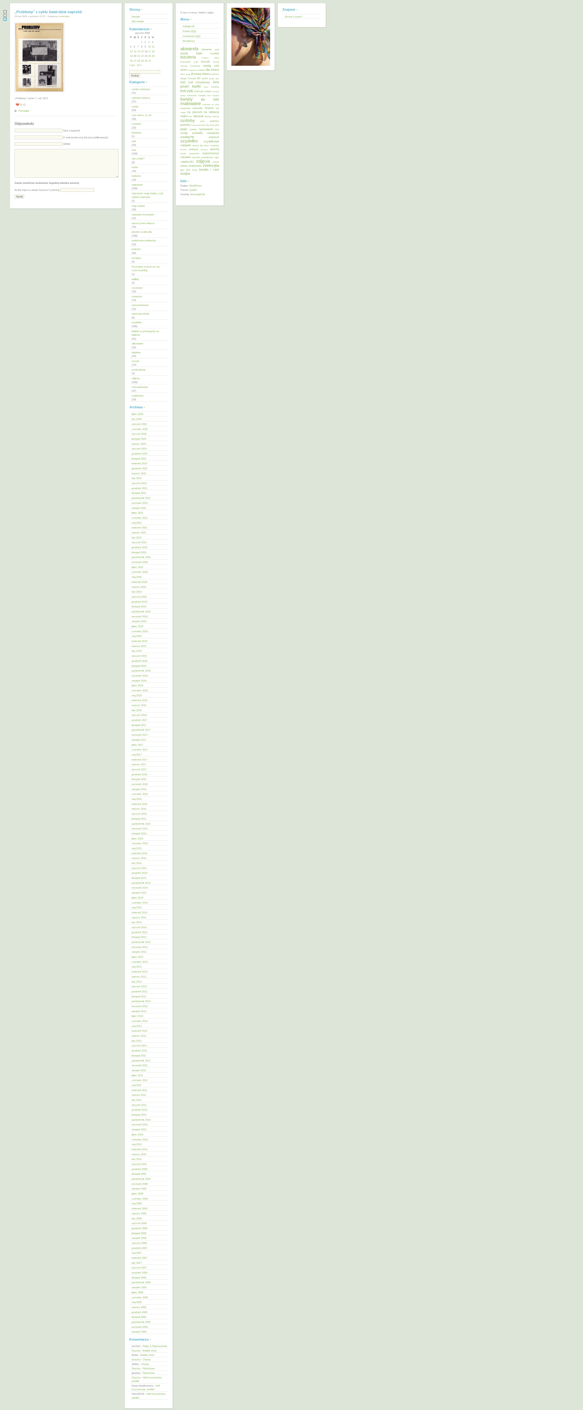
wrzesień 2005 (140, 1327)
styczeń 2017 (139, 769)
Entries (189, 31)
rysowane (137, 287)
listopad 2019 (139, 606)
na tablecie (211, 112)
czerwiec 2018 (140, 690)
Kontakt (136, 16)
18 (153, 51)
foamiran (136, 132)
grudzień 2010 (139, 1109)
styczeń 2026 (139, 424)
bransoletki (185, 62)
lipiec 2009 (137, 1193)
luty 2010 (137, 1159)
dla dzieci (212, 69)
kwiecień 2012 (139, 1030)
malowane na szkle (210, 104)
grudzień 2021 (139, 488)
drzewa (196, 74)
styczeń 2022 (139, 483)
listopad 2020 (139, 552)
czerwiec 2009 (140, 1198)
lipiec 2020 (137, 567)
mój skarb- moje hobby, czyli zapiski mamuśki (147, 195)
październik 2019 (141, 611)
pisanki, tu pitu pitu (142, 231)
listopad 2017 (139, 725)
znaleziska (64, 16)
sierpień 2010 (139, 1129)
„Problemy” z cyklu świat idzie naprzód (48, 12)
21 (138, 56)
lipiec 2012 (137, 1016)
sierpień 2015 (139, 833)
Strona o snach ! (294, 16)
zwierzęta (211, 165)
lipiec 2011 (137, 1075)
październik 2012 (141, 1001)
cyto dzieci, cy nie (141, 115)
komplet (202, 95)
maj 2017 (137, 754)
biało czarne (207, 53)
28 (138, 60)
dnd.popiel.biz (197, 194)
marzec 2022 (139, 473)
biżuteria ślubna (210, 58)
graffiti (205, 78)
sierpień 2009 (139, 1188)
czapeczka (192, 70)
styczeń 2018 (139, 715)
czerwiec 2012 (140, 1021)
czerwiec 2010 (140, 1139)
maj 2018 (137, 695)
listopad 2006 (139, 1277)
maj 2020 (137, 577)
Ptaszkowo (149, 1368)
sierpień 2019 (139, 621)
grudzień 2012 (139, 991)
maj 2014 (137, 907)
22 (142, 56)
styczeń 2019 (139, 655)
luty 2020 (137, 591)
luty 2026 (137, 419)
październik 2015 (141, 823)
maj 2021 (137, 522)
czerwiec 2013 (140, 961)
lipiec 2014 (137, 897)
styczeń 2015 (139, 868)
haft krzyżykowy (199, 82)
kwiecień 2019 (139, 641)
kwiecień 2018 (139, 700)
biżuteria (188, 57)
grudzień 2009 (139, 1169)
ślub (188, 170)
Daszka (136, 1350)
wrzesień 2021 (140, 503)
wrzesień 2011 (140, 1065)
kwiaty (186, 99)
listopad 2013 (139, 937)
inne (134, 150)
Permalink (23, 110)
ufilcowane (137, 343)
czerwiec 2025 (140, 429)
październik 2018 (141, 670)
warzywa (204, 149)
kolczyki (186, 91)
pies (202, 121)
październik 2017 (141, 729)
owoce (215, 116)
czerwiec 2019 (140, 631)
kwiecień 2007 (139, 1257)
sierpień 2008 (139, 1238)
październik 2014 (141, 883)
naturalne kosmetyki (143, 214)
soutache (137, 296)
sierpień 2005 (139, 1331)
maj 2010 (137, 1144)
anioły (184, 53)
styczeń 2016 (139, 813)
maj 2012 (137, 1026)
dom (182, 74)
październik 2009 (141, 1179)
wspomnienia (210, 153)
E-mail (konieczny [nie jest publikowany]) (85, 137)
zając (216, 157)
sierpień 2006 (139, 1287)
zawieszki (186, 161)
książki (215, 95)
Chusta (147, 1359)
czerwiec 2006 (140, 1297)
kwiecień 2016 (139, 804)
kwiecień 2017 (139, 759)
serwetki (197, 133)
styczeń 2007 (139, 1267)
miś (217, 108)
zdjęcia (135, 378)
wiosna (214, 149)
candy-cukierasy (141, 89)
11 (153, 46)
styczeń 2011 (139, 1105)
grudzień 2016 (139, 774)
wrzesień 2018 (140, 675)
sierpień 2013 (139, 951)
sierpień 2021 (139, 508)
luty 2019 (137, 650)
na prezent (194, 112)
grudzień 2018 (139, 661)
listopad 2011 (139, 1055)
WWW (66, 144)
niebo (183, 116)
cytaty (135, 106)
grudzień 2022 (139, 468)
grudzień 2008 (139, 1228)
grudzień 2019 (139, 601)
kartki (135, 167)
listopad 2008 (139, 1233)
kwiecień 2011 (139, 1090)
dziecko (215, 74)
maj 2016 (137, 799)
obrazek (198, 116)
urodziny (214, 145)
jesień (184, 86)
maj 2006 (137, 1302)
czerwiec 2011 (140, 1080)
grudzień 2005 (139, 1312)
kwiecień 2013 (139, 971)
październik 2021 (141, 498)
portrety (185, 124)
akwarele (207, 49)
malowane (137, 184)
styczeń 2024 (139, 448)
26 (131, 60)
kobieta (215, 87)
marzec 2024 (139, 443)
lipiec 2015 (137, 838)
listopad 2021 (139, 493)
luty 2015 (137, 863)
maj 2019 (137, 636)
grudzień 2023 (139, 453)
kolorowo (192, 95)
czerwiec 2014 (140, 902)
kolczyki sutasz (203, 91)
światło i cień (209, 169)
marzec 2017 (139, 764)
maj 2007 (137, 1252)
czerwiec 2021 (140, 517)
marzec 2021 (139, 532)
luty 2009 (137, 1218)
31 (149, 60)
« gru (132, 65)
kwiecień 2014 (139, 912)
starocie (214, 137)
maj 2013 (137, 966)
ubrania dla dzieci (200, 145)
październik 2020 (141, 557)
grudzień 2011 (139, 1050)
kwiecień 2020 (139, 582)
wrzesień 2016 (140, 784)
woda (183, 153)
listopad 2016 (139, 779)
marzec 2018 (139, 705)
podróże (136, 249)
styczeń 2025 (139, 433)
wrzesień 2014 (140, 887)
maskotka (185, 108)
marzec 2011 (139, 1095)
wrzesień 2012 (140, 1006)
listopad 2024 (139, 438)
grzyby (211, 78)
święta (185, 173)
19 (131, 56)
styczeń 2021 (139, 542)
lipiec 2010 (137, 1134)
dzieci (206, 74)
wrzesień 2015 (140, 828)
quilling (135, 279)
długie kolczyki (188, 78)
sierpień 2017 (139, 739)
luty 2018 (137, 710)
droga (188, 74)
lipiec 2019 (137, 626)
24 (149, 56)
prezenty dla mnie (205, 125)
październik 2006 (141, 1282)
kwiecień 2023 (139, 463)
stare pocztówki (140, 313)
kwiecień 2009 (139, 1208)
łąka (182, 170)
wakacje (193, 149)
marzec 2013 (139, 976)
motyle (183, 112)
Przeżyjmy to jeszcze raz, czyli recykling (146, 268)
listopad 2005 (139, 1317)
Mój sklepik (138, 21)
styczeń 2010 (139, 1164)
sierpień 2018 (139, 680)
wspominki (194, 153)
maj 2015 (137, 848)
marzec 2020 (139, 587)
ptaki (183, 129)
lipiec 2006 (137, 1292)
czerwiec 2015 (140, 843)
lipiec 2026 (137, 414)
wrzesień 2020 (140, 562)
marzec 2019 (139, 646)
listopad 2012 (139, 996)
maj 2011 (136, 1085)
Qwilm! (193, 190)
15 (142, 51)
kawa (206, 87)
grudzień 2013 (139, 932)
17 (149, 51)
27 (135, 60)
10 (149, 46)
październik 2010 (141, 1119)
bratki (196, 62)
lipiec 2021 (137, 512)
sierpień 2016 (139, 789)
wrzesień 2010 (140, 1124)
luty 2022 (137, 478)
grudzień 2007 (139, 1248)
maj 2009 (137, 1203)
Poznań (194, 125)
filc (199, 78)
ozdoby (187, 120)
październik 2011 (141, 1060)
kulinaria (136, 175)
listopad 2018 (139, 666)
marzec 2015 (139, 858)
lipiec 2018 (137, 685)
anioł (217, 49)
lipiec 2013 (137, 956)
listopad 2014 (139, 878)
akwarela (189, 48)
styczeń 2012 (139, 1045)
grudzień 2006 (139, 1272)
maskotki (197, 108)
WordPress (195, 185)
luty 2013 (137, 981)
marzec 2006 (139, 1307)
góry (217, 78)
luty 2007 (137, 1262)
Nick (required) (71, 130)
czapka (201, 70)
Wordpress (189, 41)
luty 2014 (137, 922)
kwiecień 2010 (139, 1149)
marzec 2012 (139, 1035)
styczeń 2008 (139, 1243)
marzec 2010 (139, 1154)
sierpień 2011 (139, 1070)
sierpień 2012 (139, 1011)
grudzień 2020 (139, 547)
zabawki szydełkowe (202, 157)
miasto (209, 108)
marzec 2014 (139, 917)
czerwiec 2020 (140, 572)
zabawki (185, 157)
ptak (217, 125)
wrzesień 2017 (140, 734)
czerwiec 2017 (140, 749)
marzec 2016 (139, 808)
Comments (191, 36)
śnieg (194, 170)
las (203, 99)
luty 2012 (137, 1040)
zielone (215, 162)
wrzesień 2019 (140, 616)
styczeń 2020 (139, 596)
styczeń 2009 (139, 1223)
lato (216, 99)
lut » (139, 65)
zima (183, 165)
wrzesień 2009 (140, 1184)
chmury (183, 66)
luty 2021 (137, 537)
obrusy (207, 116)
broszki (205, 61)
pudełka (193, 129)
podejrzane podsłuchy (144, 240)
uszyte (135, 361)
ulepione (136, 352)
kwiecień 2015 (139, 853)
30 (146, 60)
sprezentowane (140, 305)
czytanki (136, 123)
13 (135, 51)
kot (209, 95)
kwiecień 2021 (139, 527)
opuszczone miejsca (143, 223)
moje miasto (138, 206)
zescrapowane (140, 387)
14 (138, 51)
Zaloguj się (188, 26)
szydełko (137, 322)
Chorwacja (195, 66)
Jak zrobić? (138, 158)
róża (217, 129)
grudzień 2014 (139, 873)
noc (190, 116)
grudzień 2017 (139, 720)
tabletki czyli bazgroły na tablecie (145, 333)
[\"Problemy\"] (39, 92)
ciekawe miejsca (141, 97)
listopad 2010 (139, 1114)
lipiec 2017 (137, 744)
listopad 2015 (139, 818)
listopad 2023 (139, 458)
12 (131, 51)
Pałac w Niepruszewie (155, 1346)
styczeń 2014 (139, 927)
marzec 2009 (139, 1213)
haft (134, 141)
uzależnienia (138, 369)
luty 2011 (136, 1100)
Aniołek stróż (149, 1350)
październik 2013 (141, 942)
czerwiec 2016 (140, 794)
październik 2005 (141, 1322)
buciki (216, 62)
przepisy (136, 258)
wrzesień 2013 (140, 947)
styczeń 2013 (139, 986)
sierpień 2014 (139, 892)
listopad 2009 (139, 1173)
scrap (184, 133)
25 (153, 56)
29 (142, 60)
